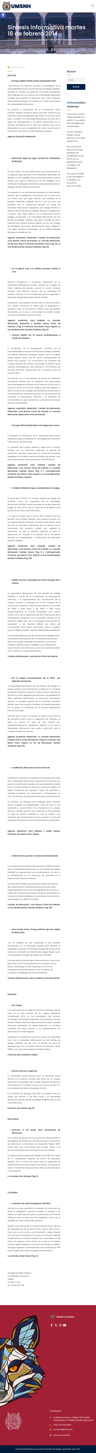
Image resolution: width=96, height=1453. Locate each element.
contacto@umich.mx (63, 1429)
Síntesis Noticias (18, 67)
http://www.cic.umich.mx (49, 630)
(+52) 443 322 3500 (62, 1424)
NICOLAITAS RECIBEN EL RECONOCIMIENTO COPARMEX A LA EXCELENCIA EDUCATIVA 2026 (75, 179)
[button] (3, 15)
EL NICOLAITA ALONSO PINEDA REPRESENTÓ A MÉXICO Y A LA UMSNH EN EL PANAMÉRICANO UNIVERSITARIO (76, 120)
